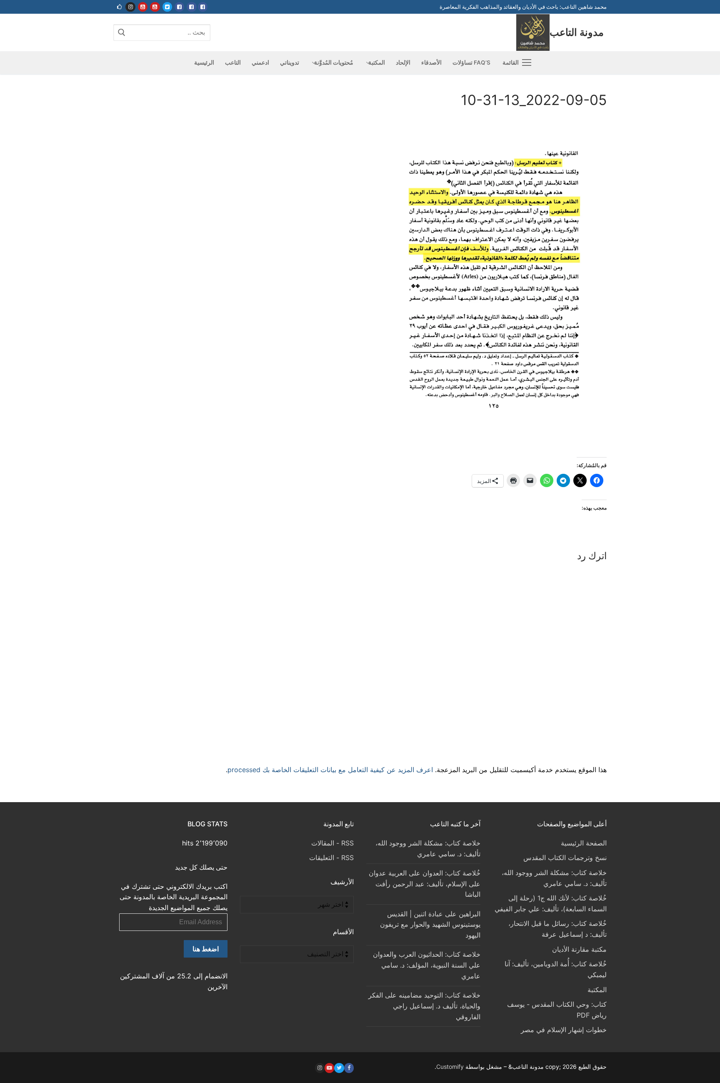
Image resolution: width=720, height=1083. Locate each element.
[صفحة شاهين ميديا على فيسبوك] (179, 7)
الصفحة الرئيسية (584, 843)
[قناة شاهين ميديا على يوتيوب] (143, 7)
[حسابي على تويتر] (167, 7)
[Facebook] (349, 1068)
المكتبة (597, 989)
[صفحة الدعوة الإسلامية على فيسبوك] (191, 7)
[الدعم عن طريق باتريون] (119, 7)
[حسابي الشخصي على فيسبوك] (203, 7)
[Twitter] (339, 1068)
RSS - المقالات (332, 843)
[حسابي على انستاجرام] (130, 7)
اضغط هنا (205, 949)
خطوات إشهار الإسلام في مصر (564, 1029)
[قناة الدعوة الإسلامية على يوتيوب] (155, 7)
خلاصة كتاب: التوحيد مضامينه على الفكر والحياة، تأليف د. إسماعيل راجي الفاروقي (424, 1006)
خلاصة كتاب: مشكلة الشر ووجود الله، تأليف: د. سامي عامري (427, 848)
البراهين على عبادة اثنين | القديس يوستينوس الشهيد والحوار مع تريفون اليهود (430, 925)
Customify (450, 1066)
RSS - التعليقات (331, 857)
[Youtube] (329, 1068)
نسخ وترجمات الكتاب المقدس (565, 857)
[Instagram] (320, 1068)
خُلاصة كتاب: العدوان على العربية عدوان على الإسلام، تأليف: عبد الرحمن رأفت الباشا (424, 884)
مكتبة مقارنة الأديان (579, 949)
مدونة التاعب (577, 32)
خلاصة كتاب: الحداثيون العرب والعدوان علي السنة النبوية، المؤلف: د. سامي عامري (426, 965)
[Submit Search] (121, 32)
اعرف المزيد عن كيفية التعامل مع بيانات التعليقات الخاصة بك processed (330, 769)
